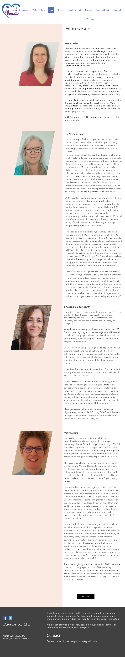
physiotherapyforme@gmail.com (79, 641)
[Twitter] (10, 618)
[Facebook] (5, 618)
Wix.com (25, 638)
